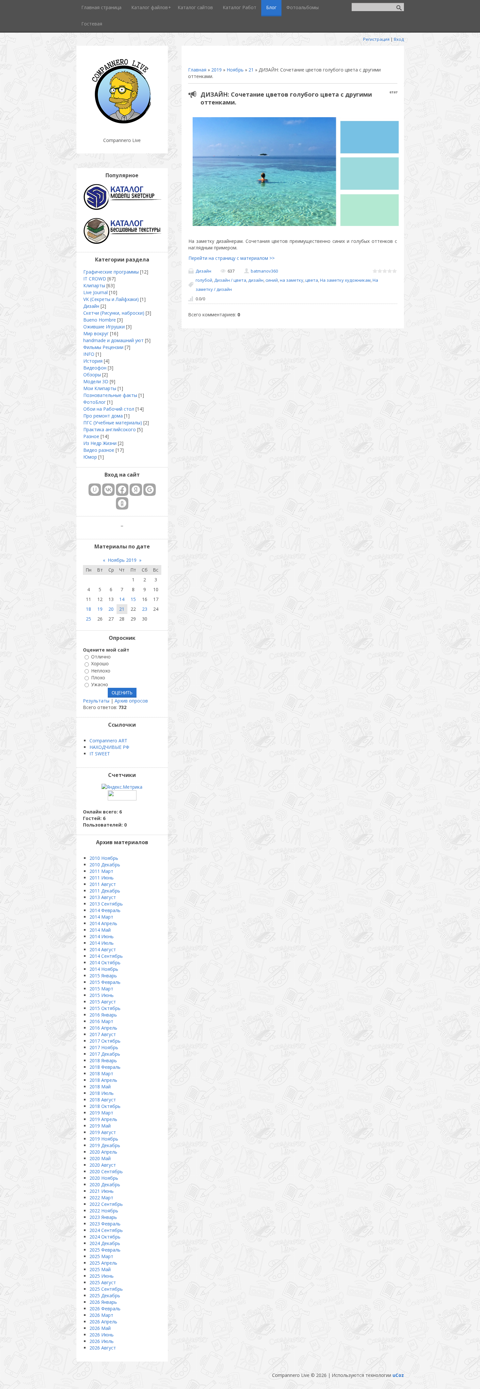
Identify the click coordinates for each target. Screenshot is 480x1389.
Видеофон (94, 368)
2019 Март (101, 1113)
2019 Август (102, 1132)
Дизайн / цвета (230, 280)
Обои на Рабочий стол (108, 409)
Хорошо (100, 664)
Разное (91, 436)
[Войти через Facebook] (122, 489)
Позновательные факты (110, 395)
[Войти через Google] (149, 489)
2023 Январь (103, 1217)
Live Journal (95, 292)
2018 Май (100, 1086)
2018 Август (102, 1100)
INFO (88, 354)
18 (88, 609)
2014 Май (100, 930)
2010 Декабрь (104, 864)
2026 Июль (101, 1341)
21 (251, 70)
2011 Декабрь (104, 891)
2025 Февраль (104, 1250)
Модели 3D (95, 381)
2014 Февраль (104, 910)
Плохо (98, 677)
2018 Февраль (104, 1067)
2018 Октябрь (104, 1106)
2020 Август (102, 1165)
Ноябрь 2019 (122, 560)
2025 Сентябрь (106, 1289)
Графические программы (111, 272)
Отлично (101, 657)
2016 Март (101, 1021)
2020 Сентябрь (106, 1171)
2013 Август (102, 897)
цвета (311, 280)
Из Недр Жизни (100, 443)
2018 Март (101, 1073)
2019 (216, 70)
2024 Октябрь (104, 1237)
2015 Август (102, 1002)
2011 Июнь (101, 878)
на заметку (291, 280)
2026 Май (100, 1328)
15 (133, 599)
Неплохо (100, 671)
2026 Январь (103, 1302)
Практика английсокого (109, 429)
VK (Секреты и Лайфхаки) (111, 299)
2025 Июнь (101, 1276)
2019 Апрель (103, 1119)
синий (271, 280)
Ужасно (99, 684)
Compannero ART (108, 740)
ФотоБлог (94, 402)
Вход (399, 39)
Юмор (90, 457)
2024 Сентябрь (106, 1230)
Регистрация (376, 39)
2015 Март (101, 989)
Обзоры (92, 374)
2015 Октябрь (104, 1008)
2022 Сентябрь (106, 1204)
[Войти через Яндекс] (136, 489)
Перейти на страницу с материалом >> (231, 258)
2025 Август (102, 1282)
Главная (197, 70)
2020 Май (100, 1158)
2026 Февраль (104, 1308)
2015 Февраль (104, 982)
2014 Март (101, 917)
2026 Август (102, 1348)
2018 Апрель (103, 1080)
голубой (204, 280)
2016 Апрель (103, 1028)
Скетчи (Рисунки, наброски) (113, 313)
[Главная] (122, 124)
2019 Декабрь (104, 1145)
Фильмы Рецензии (103, 347)
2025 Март (101, 1256)
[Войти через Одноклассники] (122, 503)
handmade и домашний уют (113, 340)
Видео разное (98, 450)
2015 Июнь (101, 995)
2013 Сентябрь (106, 904)
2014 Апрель (103, 923)
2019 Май (100, 1126)
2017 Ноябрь (103, 1047)
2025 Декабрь (104, 1295)
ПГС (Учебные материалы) (112, 422)
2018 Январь (103, 1060)
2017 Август (102, 1034)
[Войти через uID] (94, 489)
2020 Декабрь (104, 1184)
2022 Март (101, 1197)
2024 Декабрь (104, 1243)
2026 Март (101, 1315)
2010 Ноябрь (103, 858)
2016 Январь (103, 1015)
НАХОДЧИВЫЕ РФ (109, 747)
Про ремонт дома (103, 416)
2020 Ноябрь (103, 1178)
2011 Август (102, 884)
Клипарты (94, 285)
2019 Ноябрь (103, 1139)
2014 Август (102, 949)
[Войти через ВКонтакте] (108, 489)
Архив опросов (131, 701)
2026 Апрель (103, 1321)
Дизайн (203, 271)
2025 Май (100, 1269)
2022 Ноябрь (103, 1210)
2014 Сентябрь (106, 956)
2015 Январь (103, 975)
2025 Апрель (103, 1263)
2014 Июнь (101, 936)
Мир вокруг (96, 333)
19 (100, 609)
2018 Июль (101, 1093)
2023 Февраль (104, 1224)
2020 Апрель (103, 1152)
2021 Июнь (101, 1191)
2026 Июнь (101, 1335)
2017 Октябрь (104, 1041)
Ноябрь (235, 70)
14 (121, 599)
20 (111, 609)
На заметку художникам (345, 280)
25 (88, 619)
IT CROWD (94, 279)
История (93, 361)
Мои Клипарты (99, 388)
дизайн (256, 280)
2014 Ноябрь (103, 969)
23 (144, 609)
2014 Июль (101, 943)
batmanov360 (264, 271)
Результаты (96, 701)
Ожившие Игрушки (104, 327)
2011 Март (101, 871)
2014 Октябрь (104, 962)
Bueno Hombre (99, 320)
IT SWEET (99, 753)
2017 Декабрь (104, 1054)
